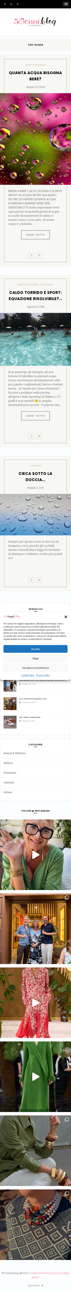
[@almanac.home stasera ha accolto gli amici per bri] (35, 928)
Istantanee (47, 284)
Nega (36, 658)
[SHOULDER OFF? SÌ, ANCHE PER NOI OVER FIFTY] (11, 685)
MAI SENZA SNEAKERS (29, 717)
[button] (66, 616)
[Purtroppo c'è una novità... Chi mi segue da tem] (35, 854)
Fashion (8, 763)
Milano (8, 792)
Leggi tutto (35, 234)
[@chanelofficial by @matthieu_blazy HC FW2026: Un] (35, 1002)
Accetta (35, 649)
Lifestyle (9, 782)
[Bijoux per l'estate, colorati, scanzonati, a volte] (35, 1224)
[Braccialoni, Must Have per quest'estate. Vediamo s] (35, 1150)
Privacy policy (43, 675)
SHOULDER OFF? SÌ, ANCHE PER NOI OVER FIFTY (42, 680)
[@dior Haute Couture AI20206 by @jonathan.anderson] (35, 1076)
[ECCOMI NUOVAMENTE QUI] (11, 703)
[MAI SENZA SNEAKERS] (11, 722)
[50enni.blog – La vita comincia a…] (35, 19)
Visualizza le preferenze (35, 667)
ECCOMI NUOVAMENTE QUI (32, 698)
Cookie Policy (27, 675)
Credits (34, 1273)
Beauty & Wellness (36, 65)
